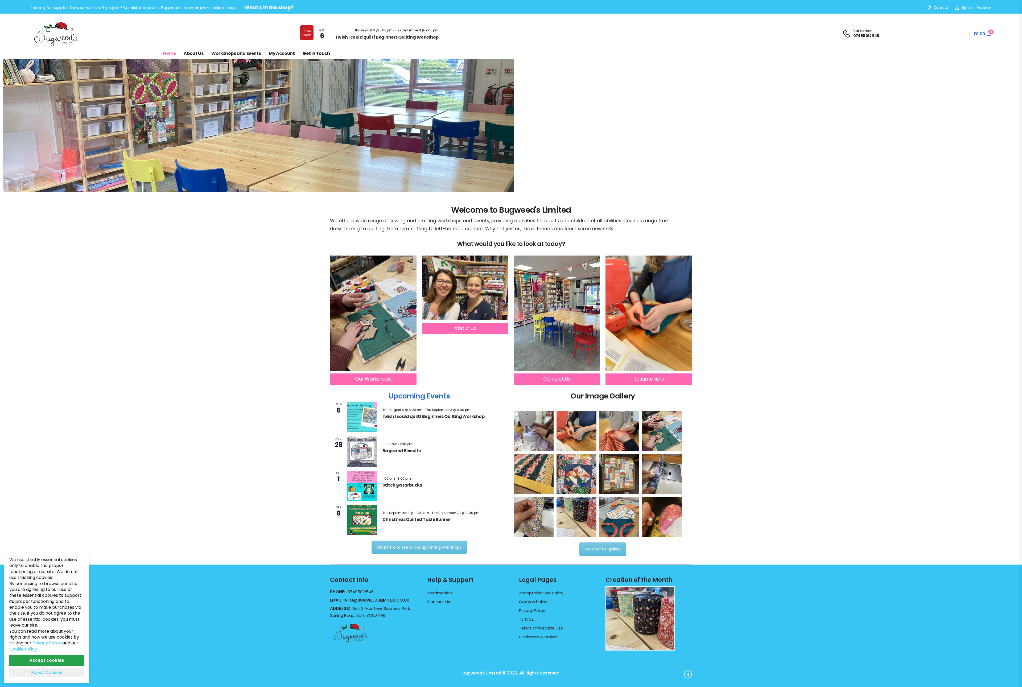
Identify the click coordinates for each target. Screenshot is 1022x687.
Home (169, 53)
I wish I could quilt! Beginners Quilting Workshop (387, 37)
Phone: (338, 592)
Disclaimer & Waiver (538, 637)
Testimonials (649, 378)
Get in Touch (316, 53)
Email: (369, 600)
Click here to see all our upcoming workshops (419, 547)
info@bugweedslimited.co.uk (376, 600)
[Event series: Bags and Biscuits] (415, 444)
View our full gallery (603, 549)
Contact (940, 7)
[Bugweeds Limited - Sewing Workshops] (62, 33)
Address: (340, 608)
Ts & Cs (526, 619)
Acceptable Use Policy (541, 593)
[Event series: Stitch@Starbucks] (413, 478)
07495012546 (361, 592)
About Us (193, 53)
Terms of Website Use (541, 628)
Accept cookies (46, 660)
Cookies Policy (533, 601)
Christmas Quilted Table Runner (416, 519)
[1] (258, 187)
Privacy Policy (532, 610)
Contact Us (556, 378)
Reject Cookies (46, 672)
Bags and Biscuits (401, 451)
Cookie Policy (23, 649)
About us (465, 328)
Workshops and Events (236, 53)
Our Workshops (373, 378)
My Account (282, 53)
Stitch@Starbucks (402, 485)
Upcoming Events (419, 396)
